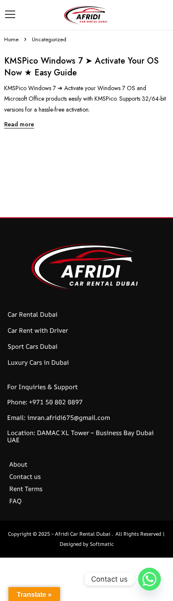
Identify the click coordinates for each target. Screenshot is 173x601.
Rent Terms (25, 488)
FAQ (15, 501)
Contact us (25, 476)
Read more (19, 124)
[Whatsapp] (149, 579)
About (18, 464)
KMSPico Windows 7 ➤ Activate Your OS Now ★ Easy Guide (81, 67)
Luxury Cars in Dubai (38, 362)
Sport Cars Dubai (33, 346)
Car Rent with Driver (38, 330)
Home (11, 39)
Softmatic (102, 544)
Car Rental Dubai (33, 314)
